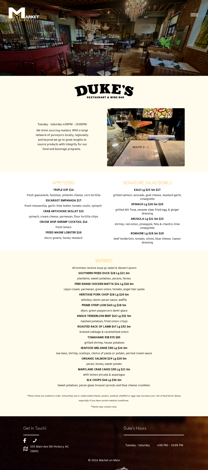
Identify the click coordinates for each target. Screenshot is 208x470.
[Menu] (194, 14)
